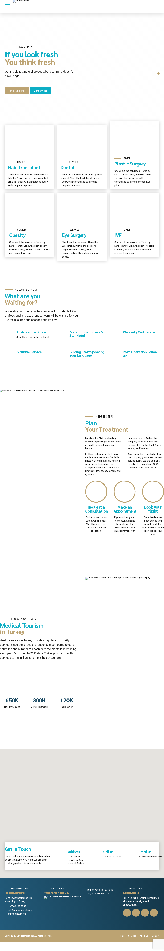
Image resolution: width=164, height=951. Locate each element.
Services (132, 936)
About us (144, 936)
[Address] (62, 854)
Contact (155, 936)
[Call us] (98, 854)
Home (121, 936)
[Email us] (133, 854)
